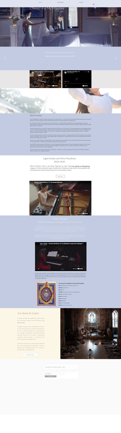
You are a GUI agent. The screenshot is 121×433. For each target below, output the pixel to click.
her (73, 166)
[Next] (116, 58)
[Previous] (5, 58)
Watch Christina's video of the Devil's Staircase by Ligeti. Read (51, 166)
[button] (95, 7)
